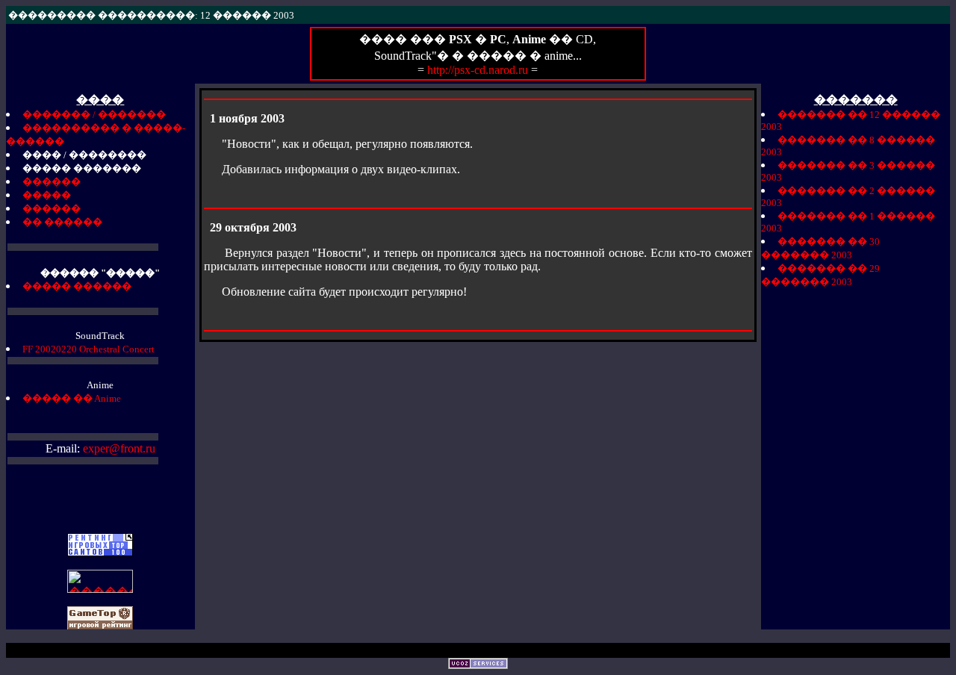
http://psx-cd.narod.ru (479, 69)
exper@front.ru (119, 448)
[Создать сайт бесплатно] (478, 665)
